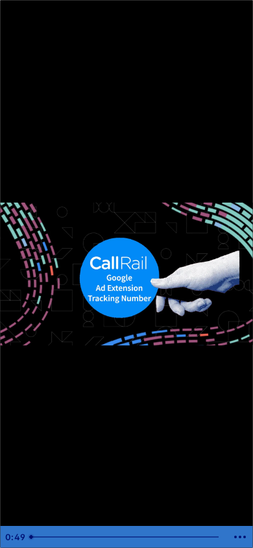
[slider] (126, 537)
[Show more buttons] (240, 537)
